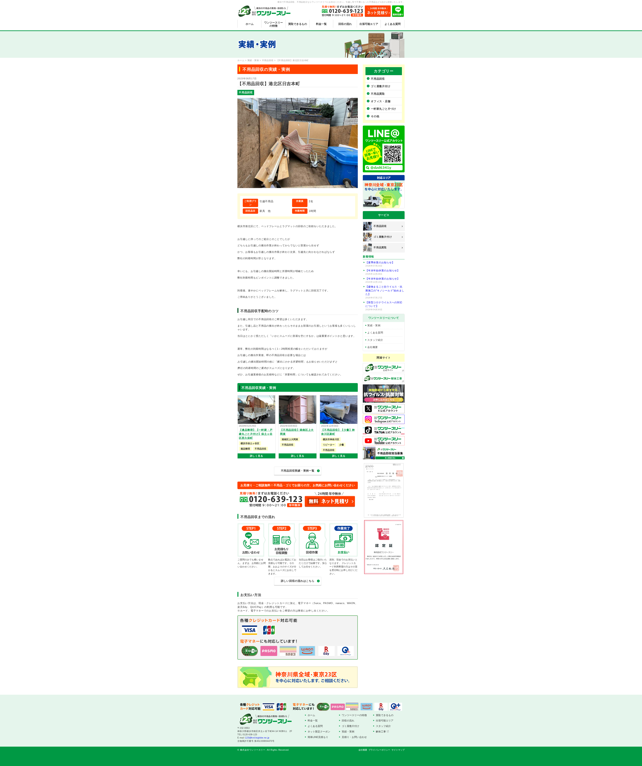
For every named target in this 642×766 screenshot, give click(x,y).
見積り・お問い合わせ (354, 737)
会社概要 (372, 347)
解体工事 (381, 731)
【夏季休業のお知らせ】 (379, 264)
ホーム (250, 24)
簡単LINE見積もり (318, 737)
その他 (375, 116)
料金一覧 (321, 24)
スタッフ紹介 (375, 339)
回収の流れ (345, 24)
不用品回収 (378, 78)
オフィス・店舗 (380, 101)
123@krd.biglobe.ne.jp (257, 737)
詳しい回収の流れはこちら (297, 580)
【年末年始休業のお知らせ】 (382, 272)
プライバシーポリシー (379, 750)
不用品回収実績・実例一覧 (297, 470)
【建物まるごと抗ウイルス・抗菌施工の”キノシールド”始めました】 (384, 292)
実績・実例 (374, 325)
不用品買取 (378, 93)
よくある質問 (393, 24)
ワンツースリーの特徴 (273, 24)
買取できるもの (297, 24)
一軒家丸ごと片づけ (383, 108)
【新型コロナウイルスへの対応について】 (383, 306)
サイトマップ (398, 750)
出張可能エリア (368, 24)
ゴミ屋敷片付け (380, 86)
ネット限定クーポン (319, 731)
